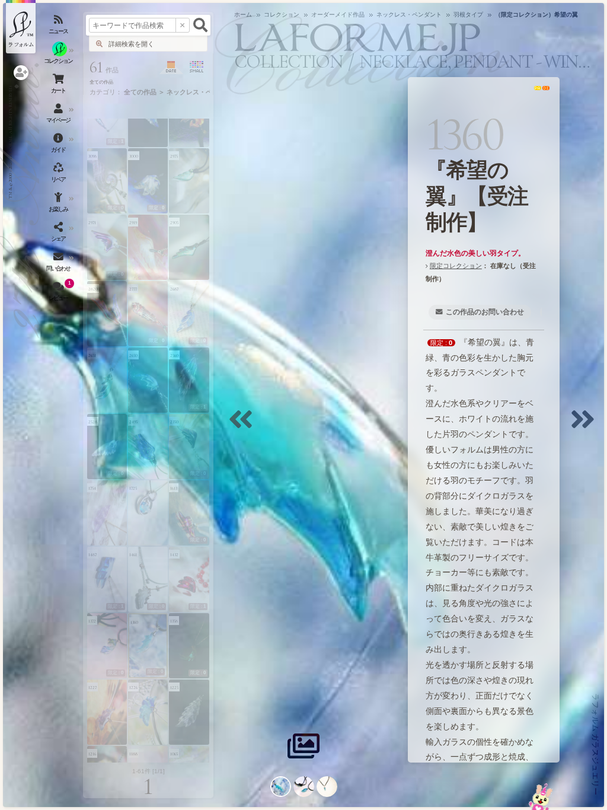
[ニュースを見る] (59, 27)
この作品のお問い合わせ (485, 311)
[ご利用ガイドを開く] (59, 145)
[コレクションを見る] (59, 56)
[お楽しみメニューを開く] (59, 204)
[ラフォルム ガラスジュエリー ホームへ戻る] (21, 26)
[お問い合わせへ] (541, 796)
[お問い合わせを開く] (59, 264)
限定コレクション (456, 265)
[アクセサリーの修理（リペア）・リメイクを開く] (59, 175)
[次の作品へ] (585, 427)
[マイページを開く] (59, 115)
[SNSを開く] (59, 234)
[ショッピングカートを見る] (59, 86)
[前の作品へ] (243, 427)
